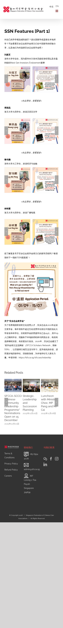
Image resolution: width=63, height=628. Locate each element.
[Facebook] (51, 457)
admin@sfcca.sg (32, 468)
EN (57, 6)
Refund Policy (11, 468)
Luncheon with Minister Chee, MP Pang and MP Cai (46, 402)
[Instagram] (56, 457)
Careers (8, 474)
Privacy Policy (11, 462)
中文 (51, 7)
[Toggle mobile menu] (57, 10)
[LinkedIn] (45, 463)
